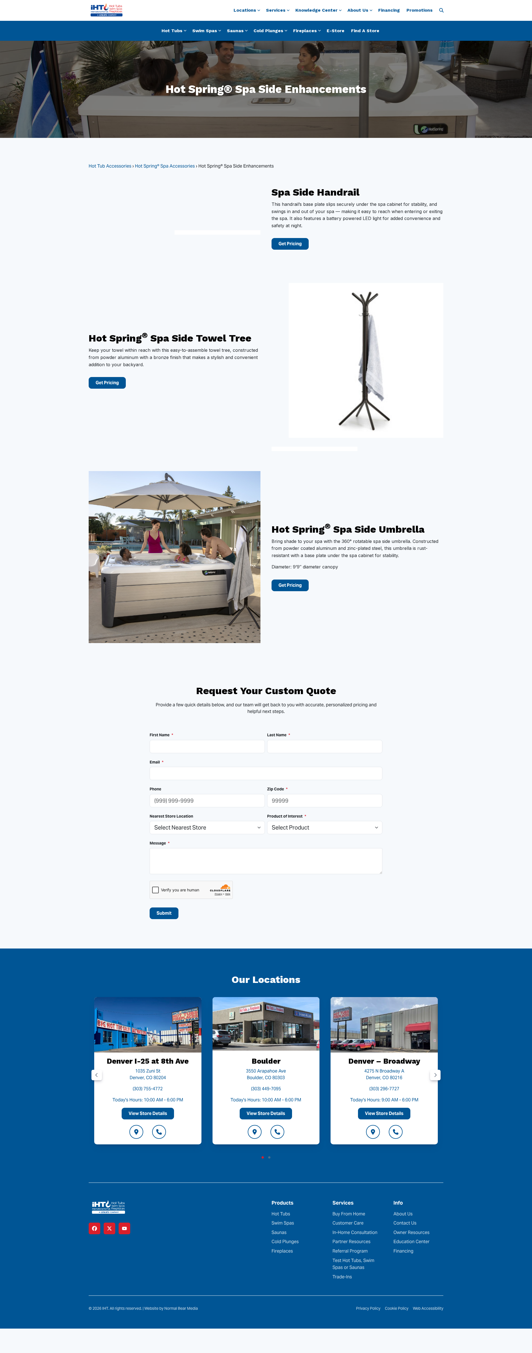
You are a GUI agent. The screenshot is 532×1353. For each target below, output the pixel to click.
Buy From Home (348, 1214)
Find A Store (365, 30)
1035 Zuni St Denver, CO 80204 (148, 1074)
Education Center (411, 1242)
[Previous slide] (96, 1075)
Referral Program (350, 1251)
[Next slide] (435, 1075)
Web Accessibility (428, 1308)
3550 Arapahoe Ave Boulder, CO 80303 (266, 1074)
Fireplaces (282, 1251)
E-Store (335, 30)
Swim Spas (283, 1223)
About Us (403, 1214)
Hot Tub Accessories (110, 166)
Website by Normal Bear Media (171, 1308)
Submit (164, 913)
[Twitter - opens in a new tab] (109, 1228)
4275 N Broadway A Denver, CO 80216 (384, 1074)
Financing (389, 10)
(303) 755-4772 (148, 1088)
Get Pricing (290, 244)
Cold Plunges (285, 1242)
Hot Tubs (281, 1214)
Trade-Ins (342, 1277)
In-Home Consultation (354, 1232)
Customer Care (348, 1223)
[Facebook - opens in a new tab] (94, 1228)
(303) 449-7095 (266, 1088)
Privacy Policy (368, 1308)
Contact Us (404, 1223)
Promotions (419, 10)
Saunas (279, 1232)
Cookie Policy (396, 1308)
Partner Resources (351, 1242)
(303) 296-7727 (384, 1088)
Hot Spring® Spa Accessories (165, 166)
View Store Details (148, 1113)
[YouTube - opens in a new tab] (124, 1228)
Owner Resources (411, 1232)
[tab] (262, 1157)
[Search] (441, 10)
